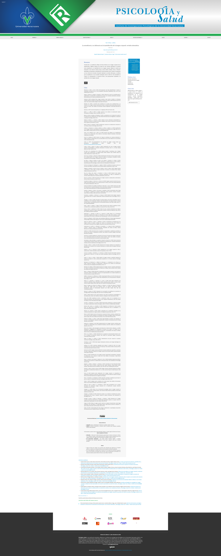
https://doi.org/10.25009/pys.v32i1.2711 (110, 49)
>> (87, 495)
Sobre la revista (59, 37)
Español (4, 2)
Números (34, 37)
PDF (86, 82)
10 (85, 495)
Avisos (163, 37)
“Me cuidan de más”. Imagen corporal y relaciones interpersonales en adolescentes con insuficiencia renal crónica (105, 468)
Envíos (111, 37)
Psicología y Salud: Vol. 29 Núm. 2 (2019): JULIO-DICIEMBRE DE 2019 (94, 465)
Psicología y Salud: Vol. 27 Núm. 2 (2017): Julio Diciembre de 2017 (122, 463)
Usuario (185, 37)
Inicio (12, 37)
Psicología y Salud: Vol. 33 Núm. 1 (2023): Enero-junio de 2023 (128, 504)
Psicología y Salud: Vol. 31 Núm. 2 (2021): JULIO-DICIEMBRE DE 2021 (102, 481)
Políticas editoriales (137, 37)
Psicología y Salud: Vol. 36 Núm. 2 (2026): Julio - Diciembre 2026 (119, 472)
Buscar (208, 37)
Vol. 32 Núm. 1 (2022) (110, 42)
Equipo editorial (86, 37)
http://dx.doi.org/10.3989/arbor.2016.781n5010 (92, 144)
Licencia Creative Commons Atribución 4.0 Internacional (106, 418)
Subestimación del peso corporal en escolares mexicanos (126, 464)
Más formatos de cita (133, 102)
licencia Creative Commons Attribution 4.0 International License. (118, 550)
